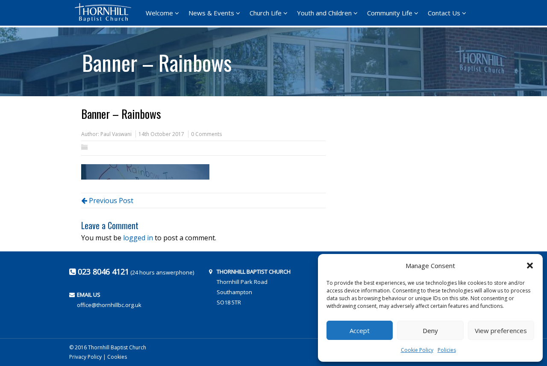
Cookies (117, 356)
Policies (447, 350)
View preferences (501, 330)
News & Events (211, 13)
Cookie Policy (417, 350)
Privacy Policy (85, 356)
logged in (138, 237)
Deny (430, 330)
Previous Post (110, 200)
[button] (530, 265)
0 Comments (206, 134)
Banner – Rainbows (157, 59)
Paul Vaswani (116, 134)
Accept (360, 330)
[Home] (106, 12)
